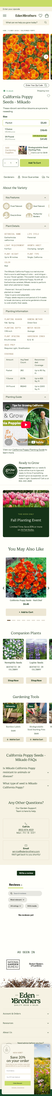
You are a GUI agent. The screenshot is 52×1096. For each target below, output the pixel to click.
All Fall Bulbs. (27, 529)
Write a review (26, 873)
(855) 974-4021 (26, 829)
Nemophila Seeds (13, 662)
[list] (26, 828)
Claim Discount (17, 1083)
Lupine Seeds (36, 662)
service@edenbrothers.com (26, 851)
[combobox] (26, 22)
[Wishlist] (40, 15)
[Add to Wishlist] (48, 96)
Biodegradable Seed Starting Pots (36, 728)
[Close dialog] (48, 1046)
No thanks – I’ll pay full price (18, 1087)
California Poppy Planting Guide (28, 449)
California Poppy (28, 31)
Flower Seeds (13, 31)
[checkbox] (32, 906)
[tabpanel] (26, 918)
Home (4, 31)
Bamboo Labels (13, 727)
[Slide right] (46, 56)
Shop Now (13, 680)
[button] (4, 15)
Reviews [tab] (15, 884)
